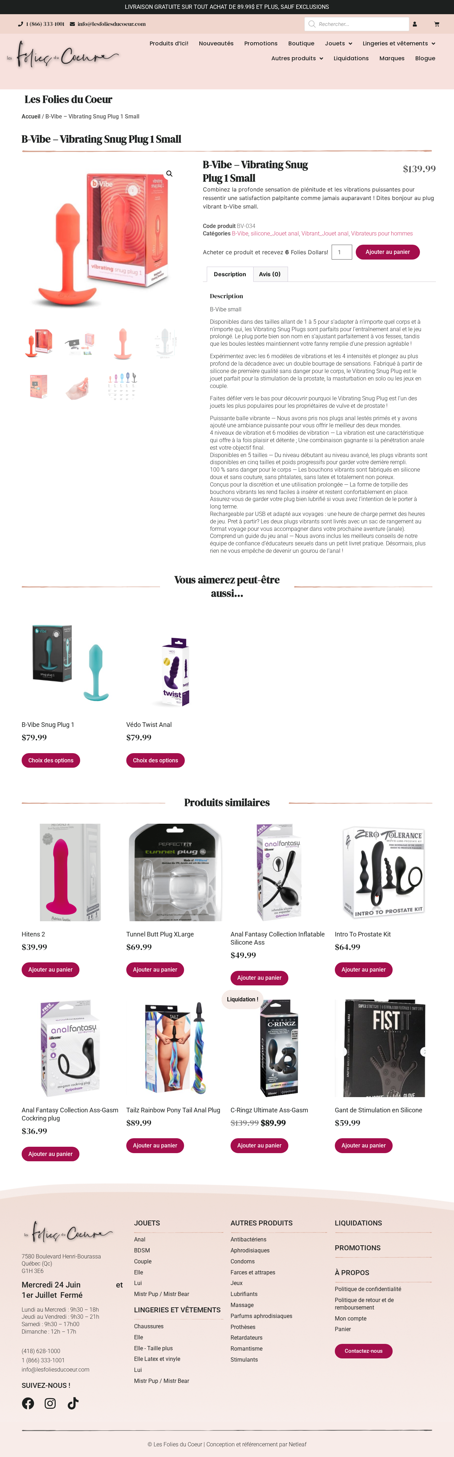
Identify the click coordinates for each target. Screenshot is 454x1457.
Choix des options (50, 760)
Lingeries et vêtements (395, 43)
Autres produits (293, 58)
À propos (352, 1272)
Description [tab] (230, 274)
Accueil (31, 116)
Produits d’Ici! (169, 43)
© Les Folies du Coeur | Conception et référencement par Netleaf (227, 1444)
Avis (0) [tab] (270, 274)
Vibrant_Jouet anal (325, 233)
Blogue (425, 58)
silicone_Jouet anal (275, 233)
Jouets (335, 43)
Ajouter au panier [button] (50, 969)
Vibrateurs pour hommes (382, 233)
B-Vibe (240, 233)
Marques (392, 58)
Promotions (261, 43)
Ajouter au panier (388, 252)
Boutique (301, 43)
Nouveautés (216, 43)
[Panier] (436, 24)
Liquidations (351, 58)
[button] (169, 173)
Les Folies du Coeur (68, 99)
